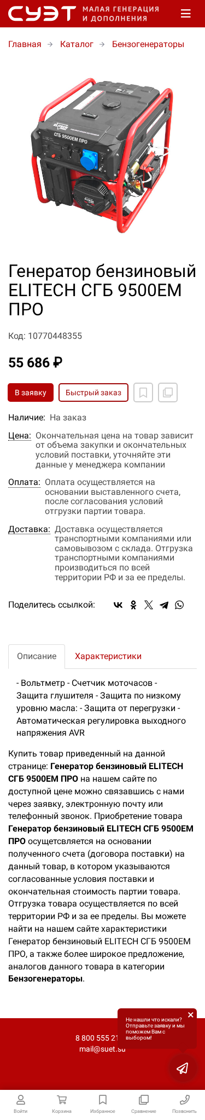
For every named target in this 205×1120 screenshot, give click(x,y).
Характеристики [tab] (108, 656)
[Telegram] (164, 604)
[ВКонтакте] (118, 604)
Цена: (19, 436)
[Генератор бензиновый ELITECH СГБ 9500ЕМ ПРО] (102, 156)
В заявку (30, 392)
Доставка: (29, 529)
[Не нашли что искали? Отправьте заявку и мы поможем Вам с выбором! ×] (183, 1068)
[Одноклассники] (133, 604)
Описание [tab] (36, 656)
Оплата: (24, 482)
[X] (148, 604)
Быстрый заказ (93, 392)
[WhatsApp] (179, 604)
